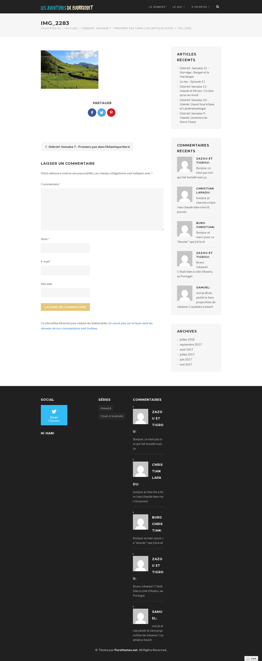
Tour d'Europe (112, 416)
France (106, 408)
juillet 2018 (187, 339)
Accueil (72, 28)
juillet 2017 (187, 354)
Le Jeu (177, 6)
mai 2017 (186, 364)
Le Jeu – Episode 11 (192, 81)
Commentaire (51, 184)
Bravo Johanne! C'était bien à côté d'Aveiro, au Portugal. (148, 590)
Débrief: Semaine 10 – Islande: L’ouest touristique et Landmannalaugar (197, 104)
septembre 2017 (191, 344)
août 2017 (186, 349)
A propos (199, 6)
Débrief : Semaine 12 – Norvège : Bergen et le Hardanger (194, 72)
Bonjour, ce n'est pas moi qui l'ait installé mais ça (147, 443)
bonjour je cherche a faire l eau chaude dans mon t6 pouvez (148, 496)
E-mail (46, 261)
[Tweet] (101, 112)
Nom (45, 239)
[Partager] (92, 112)
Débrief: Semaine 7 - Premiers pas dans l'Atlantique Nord (128, 28)
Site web (46, 284)
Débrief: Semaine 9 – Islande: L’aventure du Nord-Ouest (193, 117)
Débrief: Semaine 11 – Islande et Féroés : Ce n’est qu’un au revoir (197, 91)
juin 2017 (186, 359)
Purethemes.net (126, 650)
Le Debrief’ (157, 6)
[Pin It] (111, 112)
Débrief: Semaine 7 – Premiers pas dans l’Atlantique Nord (89, 146)
